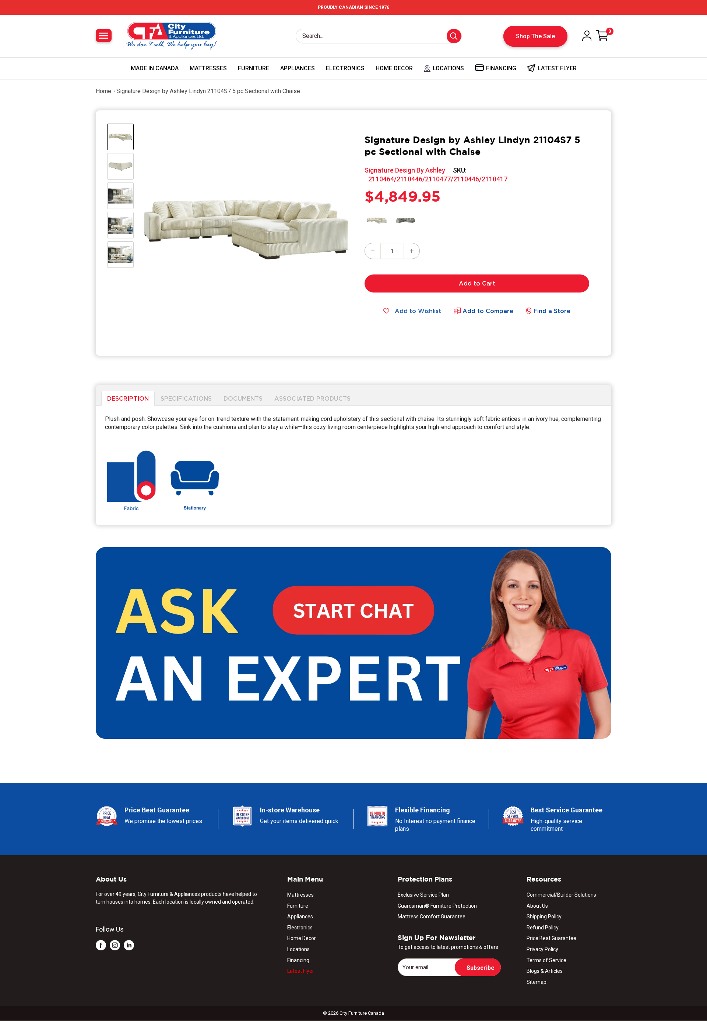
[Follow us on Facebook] (101, 944)
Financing (298, 960)
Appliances (297, 68)
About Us (537, 906)
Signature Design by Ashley (405, 170)
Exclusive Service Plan (423, 895)
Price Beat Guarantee (551, 938)
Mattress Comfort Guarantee (431, 916)
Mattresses (208, 68)
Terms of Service (546, 960)
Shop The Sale (535, 36)
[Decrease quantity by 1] (372, 251)
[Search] (454, 36)
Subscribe (481, 967)
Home (103, 91)
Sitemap (536, 982)
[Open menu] (104, 35)
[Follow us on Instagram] (115, 944)
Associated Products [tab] (312, 398)
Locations (298, 949)
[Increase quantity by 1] (411, 251)
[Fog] (405, 220)
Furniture (253, 68)
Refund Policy (543, 927)
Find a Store (552, 311)
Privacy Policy (542, 949)
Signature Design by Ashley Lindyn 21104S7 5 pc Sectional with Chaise (208, 91)
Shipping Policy (544, 916)
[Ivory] (376, 220)
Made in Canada (155, 68)
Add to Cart (477, 283)
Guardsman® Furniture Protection (437, 906)
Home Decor (394, 68)
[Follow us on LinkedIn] (129, 944)
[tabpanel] (353, 465)
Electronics (345, 68)
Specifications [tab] (186, 398)
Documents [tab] (243, 398)
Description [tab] (128, 398)
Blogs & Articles (545, 971)
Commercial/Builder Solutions (561, 895)
